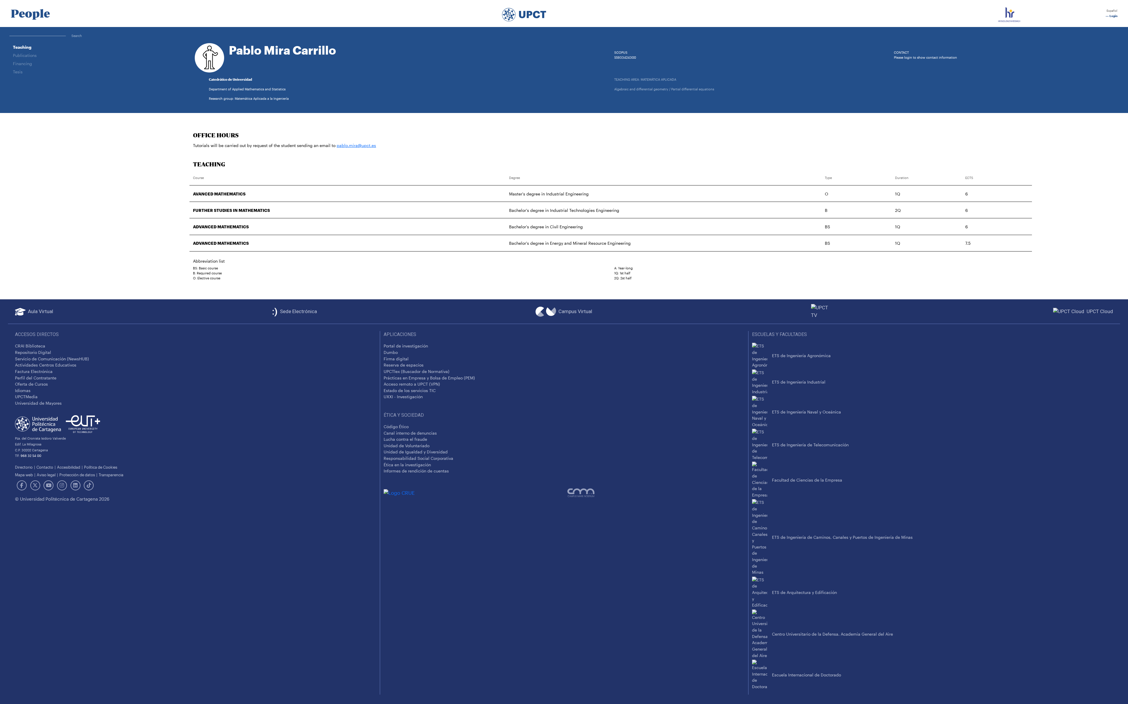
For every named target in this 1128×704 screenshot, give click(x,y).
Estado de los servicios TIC (410, 390)
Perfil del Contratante (35, 377)
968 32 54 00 (31, 455)
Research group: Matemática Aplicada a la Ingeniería (249, 98)
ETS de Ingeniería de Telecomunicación (810, 444)
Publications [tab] (25, 55)
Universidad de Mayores (38, 403)
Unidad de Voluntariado (406, 445)
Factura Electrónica (34, 371)
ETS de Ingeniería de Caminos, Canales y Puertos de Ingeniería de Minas (842, 537)
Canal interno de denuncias (410, 432)
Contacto (44, 467)
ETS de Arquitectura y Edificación (804, 592)
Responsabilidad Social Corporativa (418, 458)
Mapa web (24, 474)
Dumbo (391, 352)
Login (1113, 16)
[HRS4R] (1009, 13)
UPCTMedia (26, 396)
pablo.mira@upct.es (356, 145)
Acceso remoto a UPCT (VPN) (412, 383)
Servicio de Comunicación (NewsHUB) (52, 358)
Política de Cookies (100, 467)
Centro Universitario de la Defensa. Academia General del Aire (832, 634)
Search (76, 36)
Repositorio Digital (33, 352)
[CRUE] (475, 493)
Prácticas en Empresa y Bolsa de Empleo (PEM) (429, 377)
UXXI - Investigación (403, 396)
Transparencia (111, 474)
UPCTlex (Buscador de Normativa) (416, 371)
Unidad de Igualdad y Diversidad (416, 451)
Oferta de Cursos (31, 383)
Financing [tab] (22, 63)
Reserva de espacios (404, 364)
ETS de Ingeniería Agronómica (801, 355)
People (30, 13)
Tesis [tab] (18, 71)
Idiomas (23, 390)
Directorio (24, 467)
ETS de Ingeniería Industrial (798, 381)
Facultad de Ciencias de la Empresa (807, 479)
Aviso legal (46, 474)
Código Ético (396, 426)
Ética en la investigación (407, 464)
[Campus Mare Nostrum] (656, 492)
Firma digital (396, 358)
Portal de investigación (406, 345)
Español (1111, 10)
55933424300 (625, 57)
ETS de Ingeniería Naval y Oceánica (806, 411)
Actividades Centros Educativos (45, 364)
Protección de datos (77, 474)
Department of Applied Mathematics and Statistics (247, 89)
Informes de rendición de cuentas (416, 470)
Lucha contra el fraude (405, 439)
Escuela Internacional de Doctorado (806, 674)
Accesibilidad (68, 467)
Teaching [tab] (22, 47)
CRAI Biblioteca (30, 345)
